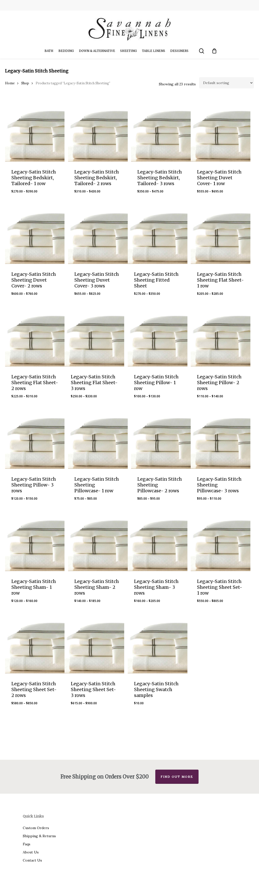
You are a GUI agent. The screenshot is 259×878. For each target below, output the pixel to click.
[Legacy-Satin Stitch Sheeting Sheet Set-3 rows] (94, 643)
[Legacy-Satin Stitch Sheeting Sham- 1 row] (35, 541)
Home (10, 83)
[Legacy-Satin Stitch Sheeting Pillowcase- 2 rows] (161, 439)
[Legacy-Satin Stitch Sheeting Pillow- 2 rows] (220, 336)
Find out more (177, 776)
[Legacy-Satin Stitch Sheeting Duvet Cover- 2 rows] (35, 234)
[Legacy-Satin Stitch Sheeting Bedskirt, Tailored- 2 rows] (98, 132)
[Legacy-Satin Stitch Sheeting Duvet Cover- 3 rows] (98, 234)
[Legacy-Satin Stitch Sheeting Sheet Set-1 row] (220, 541)
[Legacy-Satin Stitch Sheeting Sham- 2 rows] (98, 541)
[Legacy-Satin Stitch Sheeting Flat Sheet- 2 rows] (35, 336)
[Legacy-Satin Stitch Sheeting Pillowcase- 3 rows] (220, 439)
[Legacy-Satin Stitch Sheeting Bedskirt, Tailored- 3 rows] (161, 132)
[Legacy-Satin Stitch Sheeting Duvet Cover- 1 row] (220, 132)
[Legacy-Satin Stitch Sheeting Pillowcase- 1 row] (98, 439)
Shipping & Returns (39, 836)
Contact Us (32, 860)
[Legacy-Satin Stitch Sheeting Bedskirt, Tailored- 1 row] (35, 132)
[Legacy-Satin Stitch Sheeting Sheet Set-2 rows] (35, 643)
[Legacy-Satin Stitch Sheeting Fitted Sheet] (157, 234)
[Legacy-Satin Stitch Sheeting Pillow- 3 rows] (35, 439)
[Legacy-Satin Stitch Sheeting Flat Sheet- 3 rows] (94, 336)
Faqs (26, 844)
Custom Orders (36, 828)
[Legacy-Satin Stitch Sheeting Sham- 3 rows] (157, 541)
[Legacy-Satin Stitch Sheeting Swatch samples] (157, 643)
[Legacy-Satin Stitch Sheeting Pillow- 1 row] (157, 336)
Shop (25, 83)
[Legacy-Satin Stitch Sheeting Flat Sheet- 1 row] (220, 234)
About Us (31, 852)
